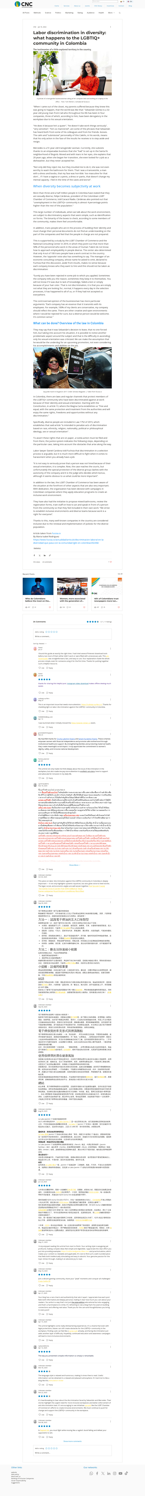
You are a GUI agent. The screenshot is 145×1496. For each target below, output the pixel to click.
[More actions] (110, 27)
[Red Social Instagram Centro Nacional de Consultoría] (115, 1473)
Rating (80, 13)
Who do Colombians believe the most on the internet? (37, 600)
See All (120, 574)
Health (101, 13)
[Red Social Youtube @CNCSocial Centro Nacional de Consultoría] (120, 1473)
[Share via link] (50, 555)
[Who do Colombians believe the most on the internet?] (38, 586)
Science (48, 13)
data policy (15, 1474)
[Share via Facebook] (34, 555)
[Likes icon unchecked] (39, 668)
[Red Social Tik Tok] (126, 1473)
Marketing (69, 13)
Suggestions (15, 1483)
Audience (90, 13)
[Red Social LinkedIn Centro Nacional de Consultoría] (109, 1473)
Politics (58, 13)
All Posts (26, 13)
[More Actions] (110, 648)
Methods (37, 13)
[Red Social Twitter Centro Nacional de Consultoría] (103, 1473)
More (110, 13)
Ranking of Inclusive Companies (22, 1478)
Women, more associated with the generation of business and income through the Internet (72, 600)
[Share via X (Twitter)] (39, 555)
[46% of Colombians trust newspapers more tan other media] (107, 586)
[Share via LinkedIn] (45, 555)
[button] (66, 5)
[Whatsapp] (91, 1473)
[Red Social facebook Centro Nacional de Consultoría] (97, 1473)
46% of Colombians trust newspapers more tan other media (106, 600)
